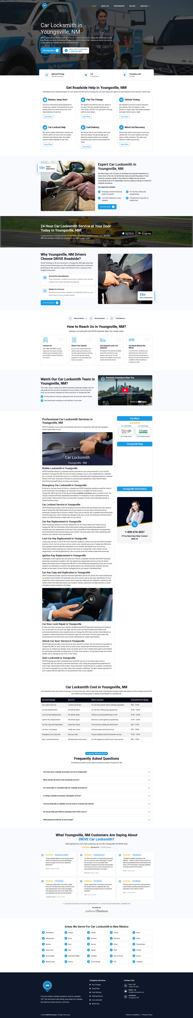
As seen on (96, 907)
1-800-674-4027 (50, 348)
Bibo (69, 950)
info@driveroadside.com (136, 992)
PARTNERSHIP (119, 6)
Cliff (115, 962)
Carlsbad (94, 956)
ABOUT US (105, 6)
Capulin (93, 950)
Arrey (70, 938)
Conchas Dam (140, 944)
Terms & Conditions (133, 1015)
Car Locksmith (97, 1000)
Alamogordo (50, 932)
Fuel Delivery (92, 127)
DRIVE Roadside (51, 1015)
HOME (94, 6)
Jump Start (96, 988)
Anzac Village (50, 956)
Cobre (138, 938)
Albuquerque (50, 938)
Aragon (70, 932)
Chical (116, 944)
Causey (116, 932)
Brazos (70, 962)
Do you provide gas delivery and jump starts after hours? (65, 812)
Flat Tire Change (94, 99)
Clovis (138, 932)
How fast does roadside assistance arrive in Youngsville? (65, 772)
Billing (132, 6)
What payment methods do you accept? (58, 820)
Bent (69, 944)
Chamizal (117, 938)
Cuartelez (139, 962)
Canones (94, 938)
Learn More (48, 117)
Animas (48, 944)
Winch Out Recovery (135, 127)
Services (144, 6)
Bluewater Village (73, 956)
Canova (93, 944)
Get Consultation (48, 303)
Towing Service (97, 996)
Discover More (105, 207)
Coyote (138, 956)
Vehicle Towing (132, 99)
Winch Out (95, 1004)
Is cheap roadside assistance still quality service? (62, 796)
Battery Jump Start (57, 99)
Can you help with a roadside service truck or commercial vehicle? (68, 804)
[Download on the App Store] (128, 233)
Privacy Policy (147, 1015)
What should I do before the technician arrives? (61, 780)
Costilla (138, 950)
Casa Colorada (95, 962)
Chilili (115, 950)
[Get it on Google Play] (144, 233)
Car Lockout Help (57, 127)
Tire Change (96, 985)
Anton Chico (49, 950)
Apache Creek (50, 962)
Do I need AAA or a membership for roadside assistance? (65, 788)
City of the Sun (118, 956)
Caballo (93, 932)
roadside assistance (84, 493)
